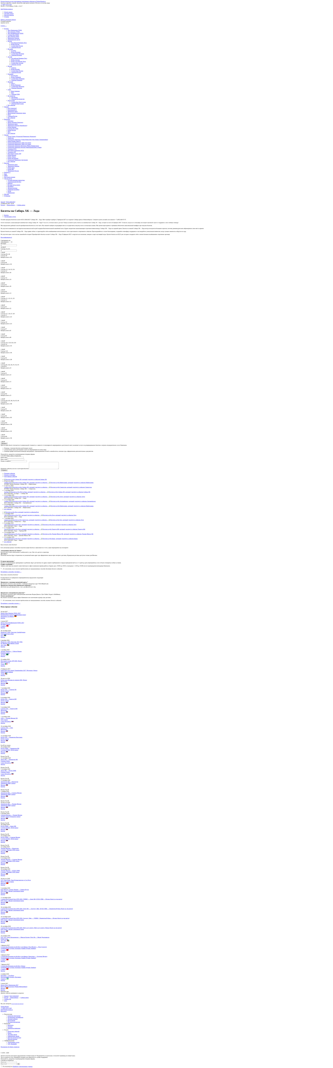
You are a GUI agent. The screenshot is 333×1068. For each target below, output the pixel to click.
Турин (2, 664)
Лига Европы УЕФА (14, 32)
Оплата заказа (8, 12)
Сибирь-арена (21, 205)
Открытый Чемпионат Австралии (18, 160)
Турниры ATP (12, 152)
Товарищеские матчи (14, 39)
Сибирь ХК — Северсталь (48, 487)
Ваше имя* (4, 457)
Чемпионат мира (13, 111)
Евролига (10, 121)
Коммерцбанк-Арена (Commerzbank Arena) (13, 614)
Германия (10, 74)
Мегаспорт (4, 681)
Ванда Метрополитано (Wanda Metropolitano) (14, 986)
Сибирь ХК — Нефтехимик (48, 482)
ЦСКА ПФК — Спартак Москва (10, 837)
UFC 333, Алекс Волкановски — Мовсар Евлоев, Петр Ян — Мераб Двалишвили (25, 937)
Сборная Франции (16, 88)
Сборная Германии (16, 80)
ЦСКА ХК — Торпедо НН (8, 699)
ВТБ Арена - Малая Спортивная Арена (12, 891)
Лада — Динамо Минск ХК (48, 534)
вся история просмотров (17, 1003)
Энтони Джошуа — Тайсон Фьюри (11, 651)
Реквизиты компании (14, 1028)
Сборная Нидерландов (17, 99)
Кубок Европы (12, 127)
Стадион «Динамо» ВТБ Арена (10, 850)
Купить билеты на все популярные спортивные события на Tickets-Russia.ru (23, 1)
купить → (4, 25)
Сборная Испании (16, 55)
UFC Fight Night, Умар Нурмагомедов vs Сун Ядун (16, 880)
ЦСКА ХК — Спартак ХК (8, 689)
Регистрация (11, 1020)
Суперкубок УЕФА (13, 35)
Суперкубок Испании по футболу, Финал (13, 966)
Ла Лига (13, 50)
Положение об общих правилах (10, 1047)
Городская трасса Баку (7, 634)
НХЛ (9, 114)
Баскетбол (7, 119)
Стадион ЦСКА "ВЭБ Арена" (9, 750)
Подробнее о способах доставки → (11, 572)
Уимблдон (11, 138)
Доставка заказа (9, 13)
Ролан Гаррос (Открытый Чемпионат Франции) (22, 136)
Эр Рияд (3, 654)
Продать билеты (9, 15)
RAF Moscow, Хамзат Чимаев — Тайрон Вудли (15, 889)
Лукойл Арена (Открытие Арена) (10, 816)
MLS (12, 92)
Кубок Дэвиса (12, 157)
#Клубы (6, 194)
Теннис (6, 135)
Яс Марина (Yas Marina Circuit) (10, 643)
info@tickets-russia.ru (7, 9)
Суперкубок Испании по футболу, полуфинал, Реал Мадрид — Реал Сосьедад (24, 947)
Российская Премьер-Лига (19, 42)
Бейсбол (10, 183)
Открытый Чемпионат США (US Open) (19, 142)
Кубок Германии (16, 77)
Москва (3, 683)
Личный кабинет (13, 1019)
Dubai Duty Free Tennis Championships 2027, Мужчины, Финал (19, 670)
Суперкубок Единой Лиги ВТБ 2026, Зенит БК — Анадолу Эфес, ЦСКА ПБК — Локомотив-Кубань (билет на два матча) (37, 908)
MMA (6, 175)
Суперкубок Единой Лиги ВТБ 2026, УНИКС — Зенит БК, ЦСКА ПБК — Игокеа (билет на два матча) (31, 899)
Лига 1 (13, 83)
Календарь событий (13, 1031)
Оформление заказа (13, 1036)
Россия (10, 41)
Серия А (13, 67)
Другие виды (8, 178)
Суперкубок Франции (17, 86)
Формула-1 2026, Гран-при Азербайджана (13, 632)
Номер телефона (5, 461)
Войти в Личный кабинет (8, 19)
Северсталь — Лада (44, 520)
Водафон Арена (5, 624)
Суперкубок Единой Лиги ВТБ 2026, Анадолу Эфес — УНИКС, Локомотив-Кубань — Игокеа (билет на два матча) (35, 918)
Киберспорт (11, 192)
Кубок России (15, 44)
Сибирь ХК (43, 479)
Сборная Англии (16, 64)
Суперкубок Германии (17, 78)
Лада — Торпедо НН (44, 529)
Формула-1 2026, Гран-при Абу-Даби (11, 642)
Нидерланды (11, 96)
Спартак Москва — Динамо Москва (11, 815)
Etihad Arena (4, 939)
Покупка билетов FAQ (14, 1037)
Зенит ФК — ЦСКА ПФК (8, 770)
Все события (11, 105)
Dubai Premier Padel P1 (14, 141)
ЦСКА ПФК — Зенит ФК (8, 826)
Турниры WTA (12, 149)
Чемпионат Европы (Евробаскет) (17, 125)
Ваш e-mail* (4, 459)
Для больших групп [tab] (10, 216)
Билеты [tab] (6, 215)
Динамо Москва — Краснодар (10, 848)
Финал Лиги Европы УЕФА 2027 (11, 613)
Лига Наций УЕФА (13, 36)
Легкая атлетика (12, 188)
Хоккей (6, 107)
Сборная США (15, 94)
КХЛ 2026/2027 (12, 108)
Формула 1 (7, 172)
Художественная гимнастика (16, 180)
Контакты (4, 1011)
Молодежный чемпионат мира (17, 113)
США (9, 89)
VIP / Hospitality (12, 1044)
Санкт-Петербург (6, 721)
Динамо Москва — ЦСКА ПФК (10, 870)
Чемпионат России (13, 171)
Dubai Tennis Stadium (7, 672)
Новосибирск (11, 205)
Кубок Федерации (13, 158)
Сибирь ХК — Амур (44, 496)
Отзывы (6, 16)
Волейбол (10, 186)
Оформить (4, 443)
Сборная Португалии (17, 103)
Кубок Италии (15, 69)
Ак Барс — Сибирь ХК (47, 492)
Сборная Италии (16, 72)
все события (7, 509)
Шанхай (3, 883)
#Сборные (7, 196)
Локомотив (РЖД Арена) (8, 783)
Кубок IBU (11, 169)
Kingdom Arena (5, 653)
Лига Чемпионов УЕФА (15, 30)
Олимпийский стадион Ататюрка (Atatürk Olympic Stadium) (18, 948)
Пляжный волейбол (13, 189)
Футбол (6, 28)
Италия (10, 66)
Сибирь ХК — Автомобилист (50, 501)
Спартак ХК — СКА (7, 727)
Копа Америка (15, 91)
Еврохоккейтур (12, 110)
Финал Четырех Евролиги (15, 122)
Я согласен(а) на (17, 1066)
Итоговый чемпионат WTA (16, 150)
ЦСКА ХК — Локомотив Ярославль (11, 737)
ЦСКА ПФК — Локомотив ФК (10, 748)
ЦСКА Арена (5, 691)
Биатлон (6, 163)
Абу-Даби (3, 645)
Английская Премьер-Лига (19, 58)
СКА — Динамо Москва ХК (9, 718)
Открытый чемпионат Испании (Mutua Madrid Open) (23, 146)
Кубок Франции (16, 85)
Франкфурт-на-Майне (7, 616)
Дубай (2, 674)
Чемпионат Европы (13, 38)
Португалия (11, 100)
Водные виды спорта (14, 185)
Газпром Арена (5, 761)
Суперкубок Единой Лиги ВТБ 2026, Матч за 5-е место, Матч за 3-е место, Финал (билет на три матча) (31, 928)
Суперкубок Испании (17, 53)
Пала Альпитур (5, 662)
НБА (9, 132)
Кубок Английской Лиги (18, 61)
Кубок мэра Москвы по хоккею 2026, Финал (14, 680)
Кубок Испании (15, 52)
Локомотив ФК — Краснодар (9, 781)
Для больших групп (13, 1042)
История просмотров (14, 1022)
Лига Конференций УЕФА (15, 33)
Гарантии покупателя (14, 1016)
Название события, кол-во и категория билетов (15, 468)
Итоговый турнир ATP (14, 153)
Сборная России (16, 47)
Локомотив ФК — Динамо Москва (11, 804)
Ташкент (3, 979)
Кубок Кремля (12, 155)
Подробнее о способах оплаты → (10, 603)
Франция (10, 82)
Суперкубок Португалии (18, 102)
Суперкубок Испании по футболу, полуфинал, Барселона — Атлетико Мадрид (24, 956)
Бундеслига (14, 75)
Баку (2, 635)
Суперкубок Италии (17, 71)
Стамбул (3, 626)
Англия (10, 57)
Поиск (9, 1033)
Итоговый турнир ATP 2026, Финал (11, 661)
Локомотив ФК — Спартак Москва (11, 793)
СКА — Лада (40, 515)
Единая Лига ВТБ (13, 128)
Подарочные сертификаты (15, 1017)
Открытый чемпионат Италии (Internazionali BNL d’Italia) (25, 147)
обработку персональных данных (23, 1066)
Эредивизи (14, 97)
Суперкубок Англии (17, 63)
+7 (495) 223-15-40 (6, 4)
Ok (18, 1064)
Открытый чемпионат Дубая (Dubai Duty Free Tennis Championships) (28, 139)
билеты (3, 618)
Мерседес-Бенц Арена (7, 881)
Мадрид (3, 988)
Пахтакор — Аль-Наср (7, 975)
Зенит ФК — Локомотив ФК (9, 759)
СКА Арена (4, 720)
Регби (9, 191)
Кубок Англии (15, 60)
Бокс (5, 174)
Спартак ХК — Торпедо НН (9, 708)
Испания (10, 49)
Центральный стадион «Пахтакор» (11, 977)
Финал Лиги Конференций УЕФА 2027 (12, 622)
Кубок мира (11, 167)
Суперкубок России (17, 46)
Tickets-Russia (5, 1006)
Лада (37, 512)
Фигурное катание (9, 177)
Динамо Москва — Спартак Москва (11, 859)
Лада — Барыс (41, 538)
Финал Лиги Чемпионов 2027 (9, 985)
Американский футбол (14, 182)
